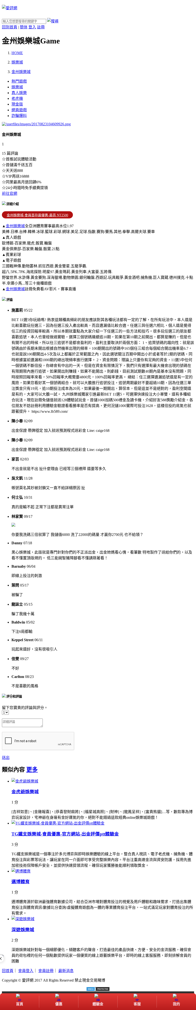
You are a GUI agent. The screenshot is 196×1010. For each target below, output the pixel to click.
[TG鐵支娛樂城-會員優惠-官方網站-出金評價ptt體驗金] (57, 823)
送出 (6, 758)
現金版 (17, 104)
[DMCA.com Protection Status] (98, 989)
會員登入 (25, 971)
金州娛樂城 (15, 226)
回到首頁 (9, 27)
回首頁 (7, 971)
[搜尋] (53, 21)
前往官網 (9, 193)
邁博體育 (20, 881)
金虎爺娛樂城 (25, 791)
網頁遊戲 (19, 110)
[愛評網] (9, 8)
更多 (32, 770)
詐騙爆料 (19, 116)
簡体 (23, 27)
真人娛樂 (19, 93)
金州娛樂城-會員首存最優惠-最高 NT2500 (37, 215)
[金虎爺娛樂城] (24, 781)
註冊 (41, 27)
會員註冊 (46, 971)
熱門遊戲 (19, 81)
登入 (32, 27)
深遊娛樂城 (22, 929)
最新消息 (66, 971)
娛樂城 (17, 87)
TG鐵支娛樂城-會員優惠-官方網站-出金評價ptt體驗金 (65, 833)
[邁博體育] (21, 871)
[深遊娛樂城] (22, 919)
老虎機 (17, 98)
